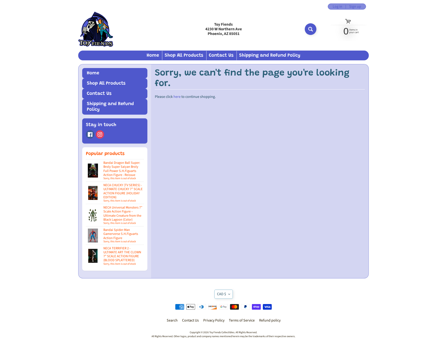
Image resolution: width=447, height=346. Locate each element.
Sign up (355, 6)
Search (172, 320)
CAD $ (221, 294)
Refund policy (270, 320)
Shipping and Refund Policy (269, 55)
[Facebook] (90, 134)
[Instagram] (100, 134)
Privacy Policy (213, 320)
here (177, 96)
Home (153, 55)
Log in (337, 6)
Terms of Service (242, 320)
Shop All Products (184, 55)
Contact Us (221, 55)
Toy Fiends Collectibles (221, 332)
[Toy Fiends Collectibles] (95, 29)
